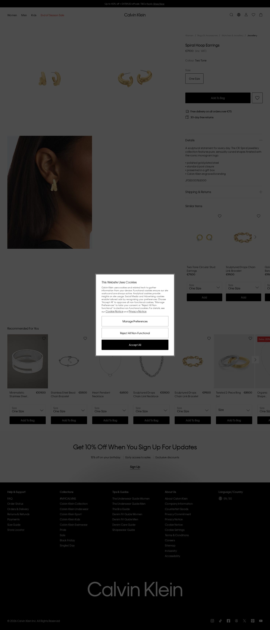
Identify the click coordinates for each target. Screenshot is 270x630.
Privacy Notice (138, 311)
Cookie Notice (114, 311)
